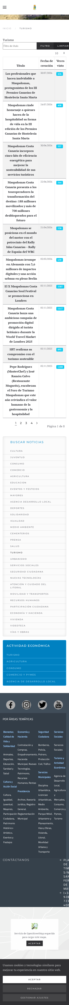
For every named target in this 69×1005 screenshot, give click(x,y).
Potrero (42, 754)
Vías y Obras (19, 632)
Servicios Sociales (24, 565)
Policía (41, 749)
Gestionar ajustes (35, 997)
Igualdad (17, 521)
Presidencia (24, 791)
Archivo (21, 799)
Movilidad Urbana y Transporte (44, 846)
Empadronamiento (27, 754)
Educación (8, 764)
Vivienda (16, 619)
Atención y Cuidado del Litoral (28, 586)
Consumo (17, 463)
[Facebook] (10, 704)
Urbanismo (18, 559)
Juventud (17, 457)
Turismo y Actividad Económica (59, 762)
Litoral (41, 837)
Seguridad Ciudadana (26, 571)
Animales (8, 754)
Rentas (32, 783)
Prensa (15, 540)
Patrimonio (23, 773)
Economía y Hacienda (26, 613)
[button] (4, 7)
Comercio (17, 470)
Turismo (8, 40)
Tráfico (46, 764)
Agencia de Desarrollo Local (31, 681)
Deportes (17, 508)
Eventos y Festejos (24, 489)
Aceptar (34, 943)
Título (21, 66)
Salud (15, 546)
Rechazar (34, 988)
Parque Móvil (45, 814)
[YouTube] (58, 704)
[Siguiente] (37, 423)
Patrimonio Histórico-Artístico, (9, 828)
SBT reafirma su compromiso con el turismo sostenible (20, 354)
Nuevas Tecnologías (25, 578)
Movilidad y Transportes (29, 594)
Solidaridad (19, 514)
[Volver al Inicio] (34, 7)
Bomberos (43, 745)
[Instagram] (26, 704)
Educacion (18, 482)
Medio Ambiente (22, 527)
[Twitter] (42, 704)
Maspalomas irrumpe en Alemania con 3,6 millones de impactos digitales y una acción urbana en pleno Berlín (21, 269)
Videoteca (18, 625)
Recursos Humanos (25, 600)
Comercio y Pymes (21, 674)
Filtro (45, 46)
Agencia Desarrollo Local (30, 501)
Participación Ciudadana (29, 606)
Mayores (16, 495)
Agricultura (19, 476)
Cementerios (19, 533)
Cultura (16, 451)
